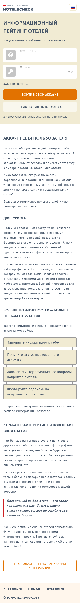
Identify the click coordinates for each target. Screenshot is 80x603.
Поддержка (55, 588)
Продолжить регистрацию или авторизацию (40, 566)
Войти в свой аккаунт (40, 94)
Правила (34, 588)
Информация (12, 588)
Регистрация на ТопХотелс (40, 107)
